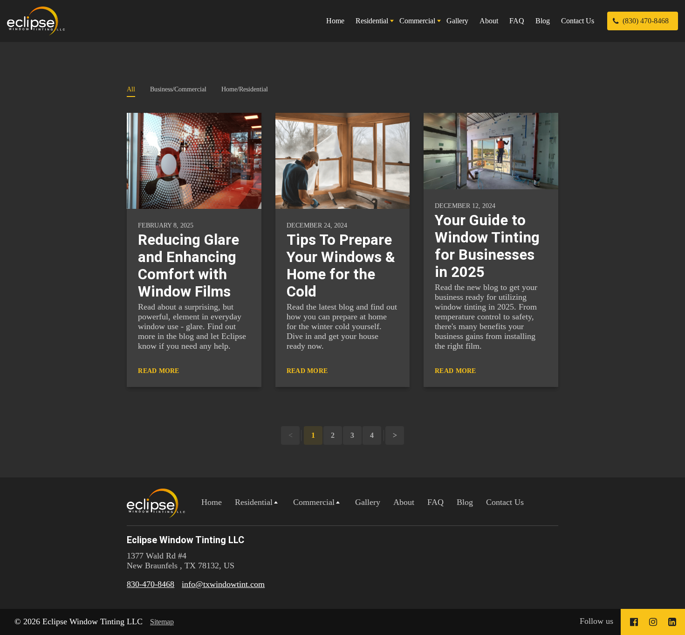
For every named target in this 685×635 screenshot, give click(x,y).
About (489, 21)
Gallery (457, 21)
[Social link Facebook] (634, 622)
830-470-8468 (150, 584)
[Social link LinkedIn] (672, 622)
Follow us (596, 621)
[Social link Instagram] (653, 622)
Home (335, 21)
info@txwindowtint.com (223, 584)
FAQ (516, 21)
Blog (542, 21)
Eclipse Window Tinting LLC (185, 539)
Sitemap (162, 622)
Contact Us (577, 21)
